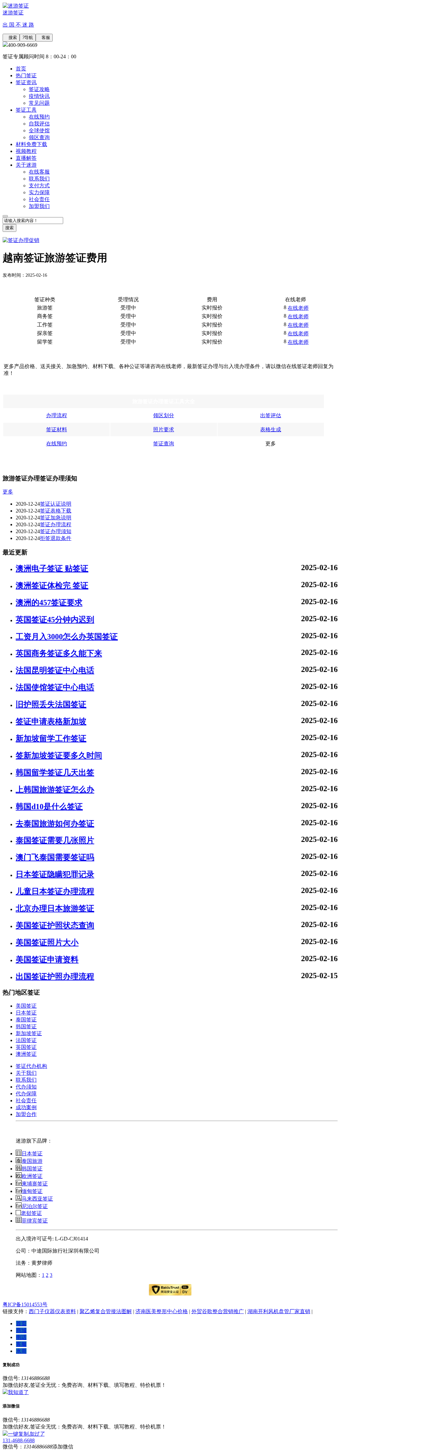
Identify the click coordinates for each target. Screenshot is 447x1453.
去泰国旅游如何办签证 (55, 823)
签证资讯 (26, 82)
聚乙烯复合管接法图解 (106, 1311)
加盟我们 (39, 206)
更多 (8, 491)
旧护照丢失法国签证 (51, 704)
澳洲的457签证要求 (49, 602)
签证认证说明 (55, 504)
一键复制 (26, 1434)
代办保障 (26, 1093)
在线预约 (39, 117)
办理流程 (56, 415)
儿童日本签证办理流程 (55, 891)
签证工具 (26, 110)
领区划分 (163, 415)
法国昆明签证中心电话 (55, 670)
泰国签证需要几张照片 (55, 840)
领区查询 (39, 137)
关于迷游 (26, 165)
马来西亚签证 (37, 1199)
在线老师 (298, 308)
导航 (27, 37)
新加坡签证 (29, 1033)
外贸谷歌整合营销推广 (217, 1311)
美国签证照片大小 (47, 942)
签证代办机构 (31, 1066)
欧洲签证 (32, 1176)
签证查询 (163, 443)
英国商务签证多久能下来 (59, 653)
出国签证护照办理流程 (55, 976)
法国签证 (26, 1040)
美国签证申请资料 (47, 959)
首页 (21, 68)
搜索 (11, 37)
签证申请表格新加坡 (51, 721)
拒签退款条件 (55, 538)
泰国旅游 (32, 1161)
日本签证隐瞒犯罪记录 (55, 874)
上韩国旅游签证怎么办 (55, 789)
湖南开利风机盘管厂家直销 (278, 1311)
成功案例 (26, 1107)
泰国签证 (26, 1019)
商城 (21, 1330)
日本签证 (26, 1012)
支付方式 (39, 185)
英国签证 (26, 1047)
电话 (21, 1337)
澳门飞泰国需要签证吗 (55, 857)
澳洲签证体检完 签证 (52, 585)
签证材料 (56, 429)
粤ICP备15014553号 (25, 1304)
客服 (44, 37)
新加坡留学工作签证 (51, 738)
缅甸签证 (32, 1191)
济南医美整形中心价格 (161, 1311)
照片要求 (163, 429)
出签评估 (270, 415)
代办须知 (26, 1087)
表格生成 (270, 429)
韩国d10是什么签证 (49, 806)
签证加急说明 (55, 517)
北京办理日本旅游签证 (55, 908)
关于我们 (26, 1073)
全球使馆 (39, 130)
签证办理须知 (55, 531)
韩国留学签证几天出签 (55, 772)
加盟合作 (26, 1114)
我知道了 (18, 1392)
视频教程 (26, 151)
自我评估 (39, 123)
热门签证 (26, 75)
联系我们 (39, 178)
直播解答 (26, 158)
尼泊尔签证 (35, 1206)
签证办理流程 (55, 524)
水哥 (21, 1351)
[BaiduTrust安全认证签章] (170, 1289)
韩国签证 (26, 1026)
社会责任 (39, 199)
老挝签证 (31, 1213)
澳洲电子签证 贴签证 (52, 568)
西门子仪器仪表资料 (52, 1311)
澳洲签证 (26, 1054)
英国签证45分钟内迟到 (55, 619)
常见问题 (39, 103)
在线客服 (39, 172)
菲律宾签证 (35, 1220)
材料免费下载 (31, 144)
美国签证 (26, 1006)
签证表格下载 (55, 510)
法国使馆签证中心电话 (55, 687)
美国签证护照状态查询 (55, 925)
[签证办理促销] (21, 240)
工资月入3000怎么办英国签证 (67, 636)
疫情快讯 (39, 96)
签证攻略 (39, 89)
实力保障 (39, 192)
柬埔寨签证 (35, 1183)
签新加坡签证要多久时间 (59, 755)
